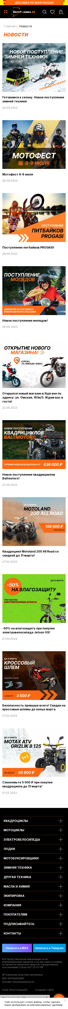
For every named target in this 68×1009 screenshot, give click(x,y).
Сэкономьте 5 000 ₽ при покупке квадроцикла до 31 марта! (27, 784)
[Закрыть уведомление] (65, 1000)
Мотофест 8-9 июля (17, 174)
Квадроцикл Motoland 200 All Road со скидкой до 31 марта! (30, 553)
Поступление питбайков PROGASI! (28, 247)
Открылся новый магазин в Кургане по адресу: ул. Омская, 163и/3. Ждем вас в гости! (32, 397)
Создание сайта (44, 989)
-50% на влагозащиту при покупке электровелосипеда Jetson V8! (28, 630)
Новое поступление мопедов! (25, 320)
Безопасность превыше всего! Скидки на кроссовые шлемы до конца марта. (33, 707)
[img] (44, 11)
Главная (9, 26)
